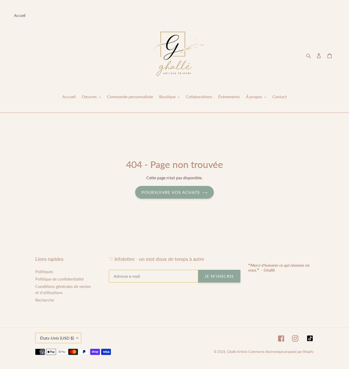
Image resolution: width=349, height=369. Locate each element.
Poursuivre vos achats (171, 192)
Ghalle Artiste (237, 352)
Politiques (44, 271)
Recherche (44, 299)
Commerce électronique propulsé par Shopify (281, 352)
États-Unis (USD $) (57, 338)
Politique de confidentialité (59, 278)
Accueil (19, 15)
